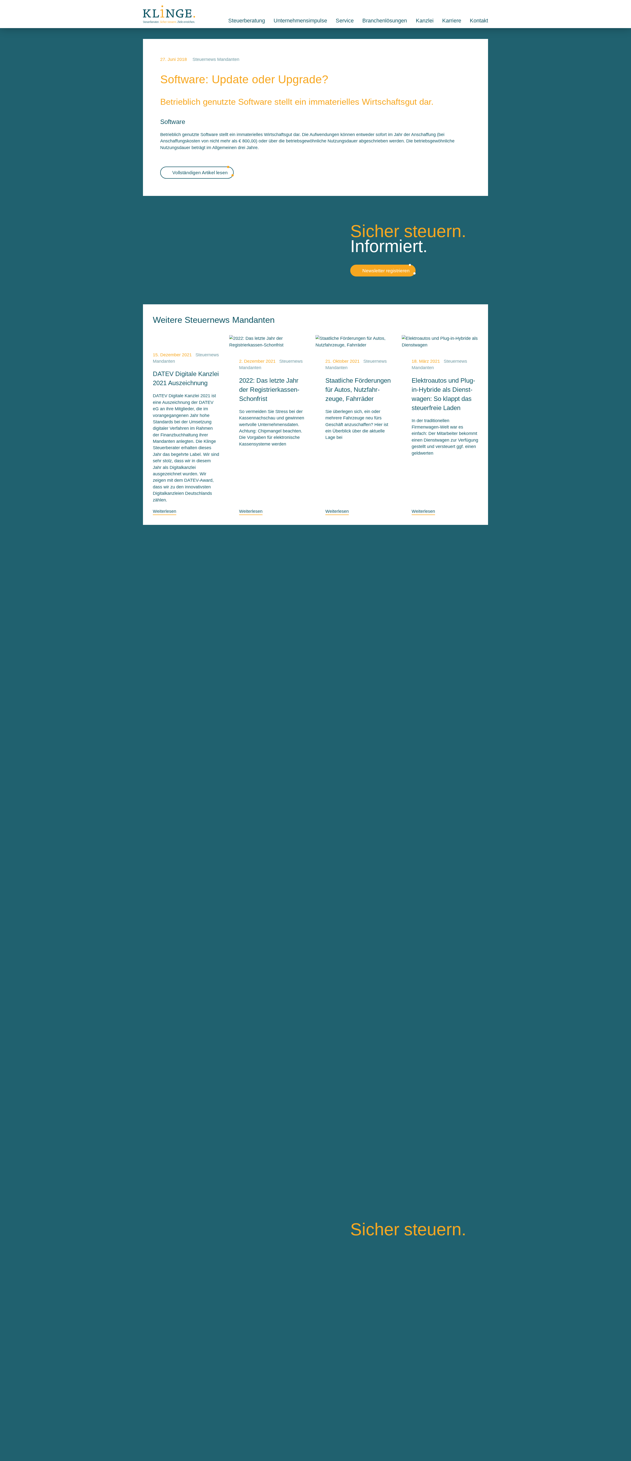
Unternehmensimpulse (300, 20)
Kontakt (485, 8)
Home (169, 14)
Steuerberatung (246, 20)
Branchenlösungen (384, 20)
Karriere (451, 20)
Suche (474, 8)
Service (345, 20)
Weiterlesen (164, 511)
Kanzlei (425, 20)
